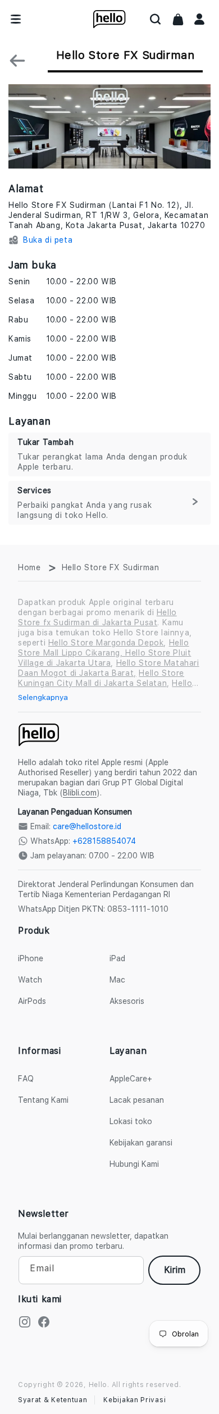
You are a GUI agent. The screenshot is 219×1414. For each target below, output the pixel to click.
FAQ (26, 1078)
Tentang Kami (43, 1099)
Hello (98, 1385)
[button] (155, 19)
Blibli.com (80, 792)
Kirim (174, 1270)
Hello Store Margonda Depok (106, 642)
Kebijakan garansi (141, 1142)
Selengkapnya (43, 697)
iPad (117, 958)
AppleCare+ (131, 1078)
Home (29, 567)
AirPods (32, 1001)
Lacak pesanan (137, 1099)
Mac (117, 979)
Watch (30, 979)
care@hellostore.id (87, 826)
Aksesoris (127, 1001)
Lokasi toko (131, 1121)
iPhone (30, 958)
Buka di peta (47, 239)
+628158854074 (104, 840)
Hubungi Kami (134, 1164)
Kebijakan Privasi (134, 1400)
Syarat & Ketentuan (53, 1400)
